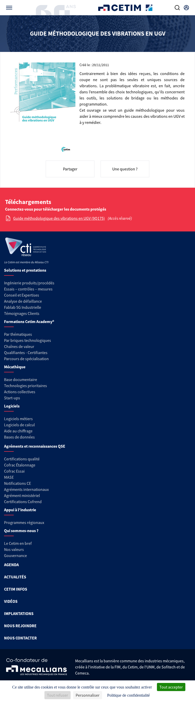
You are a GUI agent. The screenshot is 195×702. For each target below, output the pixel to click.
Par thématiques (18, 334)
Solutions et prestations (25, 270)
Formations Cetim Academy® (29, 321)
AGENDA (11, 564)
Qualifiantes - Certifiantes (25, 352)
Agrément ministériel (22, 495)
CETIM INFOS (15, 589)
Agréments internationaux (26, 489)
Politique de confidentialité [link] (128, 695)
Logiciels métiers (18, 418)
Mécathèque (14, 366)
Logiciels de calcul (19, 424)
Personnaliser (88, 695)
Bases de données (19, 437)
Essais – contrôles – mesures (28, 288)
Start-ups (12, 397)
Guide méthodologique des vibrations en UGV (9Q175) (59, 218)
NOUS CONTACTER (20, 637)
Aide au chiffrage (18, 430)
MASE (9, 477)
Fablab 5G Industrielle (22, 307)
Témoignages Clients (21, 313)
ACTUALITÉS (15, 576)
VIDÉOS (11, 601)
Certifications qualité (22, 458)
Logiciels (12, 405)
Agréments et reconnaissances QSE (34, 446)
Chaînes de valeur (19, 346)
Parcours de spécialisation (26, 358)
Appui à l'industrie (20, 509)
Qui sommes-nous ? (21, 530)
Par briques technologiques (27, 340)
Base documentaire (20, 379)
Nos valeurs (14, 549)
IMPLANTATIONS (19, 613)
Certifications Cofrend (23, 501)
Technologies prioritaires (25, 385)
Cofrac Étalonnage (19, 464)
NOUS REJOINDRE (20, 625)
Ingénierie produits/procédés (29, 282)
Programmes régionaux (24, 522)
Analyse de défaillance (23, 301)
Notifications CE (17, 483)
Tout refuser (57, 695)
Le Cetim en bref (18, 543)
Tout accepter (171, 687)
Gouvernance (15, 555)
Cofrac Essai (14, 471)
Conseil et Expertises (21, 295)
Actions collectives (19, 391)
